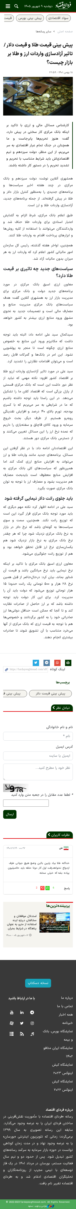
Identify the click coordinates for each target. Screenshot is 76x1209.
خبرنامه (67, 1023)
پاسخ (67, 888)
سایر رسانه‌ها (43, 31)
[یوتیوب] (11, 1013)
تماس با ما (65, 1006)
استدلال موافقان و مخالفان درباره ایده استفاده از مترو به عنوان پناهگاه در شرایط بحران (22, 922)
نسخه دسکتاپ (38, 983)
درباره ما (67, 998)
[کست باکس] (32, 1034)
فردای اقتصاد (38, 5)
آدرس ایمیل (64, 746)
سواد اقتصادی (58, 18)
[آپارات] (11, 1023)
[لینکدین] (21, 1013)
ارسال (10, 814)
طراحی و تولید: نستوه (37, 1206)
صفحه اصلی (65, 31)
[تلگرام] (32, 1013)
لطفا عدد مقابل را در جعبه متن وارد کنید (42, 794)
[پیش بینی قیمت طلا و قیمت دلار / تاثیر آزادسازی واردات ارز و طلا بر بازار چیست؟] (38, 96)
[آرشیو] (11, 1034)
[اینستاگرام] (32, 1023)
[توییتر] (21, 1023)
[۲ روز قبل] (54, 923)
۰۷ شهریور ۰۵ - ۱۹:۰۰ (17, 935)
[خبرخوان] (21, 1034)
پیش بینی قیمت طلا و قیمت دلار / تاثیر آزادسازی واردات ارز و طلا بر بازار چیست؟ (38, 53)
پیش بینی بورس (30, 18)
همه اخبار (66, 1014)
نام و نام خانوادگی (59, 727)
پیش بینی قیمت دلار (50, 693)
